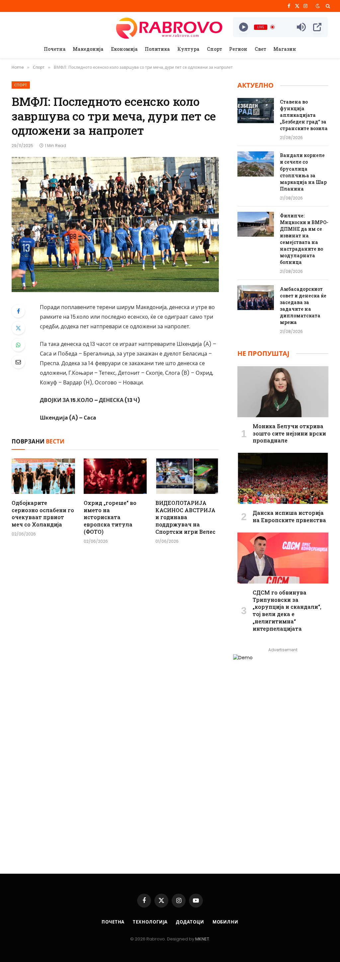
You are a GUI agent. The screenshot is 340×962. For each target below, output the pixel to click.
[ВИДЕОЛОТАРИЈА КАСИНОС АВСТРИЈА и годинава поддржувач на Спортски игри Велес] (187, 476)
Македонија (88, 49)
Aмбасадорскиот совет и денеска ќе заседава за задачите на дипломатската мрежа (303, 305)
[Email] (18, 361)
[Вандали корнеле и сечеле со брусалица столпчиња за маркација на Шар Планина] (255, 164)
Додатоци (190, 922)
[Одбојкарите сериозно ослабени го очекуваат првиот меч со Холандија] (43, 476)
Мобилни (225, 922)
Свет (260, 49)
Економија (124, 49)
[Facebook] (18, 311)
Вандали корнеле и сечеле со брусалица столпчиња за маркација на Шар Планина (303, 172)
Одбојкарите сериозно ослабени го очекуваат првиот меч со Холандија (43, 513)
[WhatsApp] (18, 345)
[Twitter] (18, 328)
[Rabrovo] (170, 27)
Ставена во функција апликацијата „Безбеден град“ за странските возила (304, 115)
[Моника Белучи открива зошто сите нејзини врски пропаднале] (282, 391)
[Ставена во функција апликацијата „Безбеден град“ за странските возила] (255, 110)
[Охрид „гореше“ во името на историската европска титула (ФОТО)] (115, 476)
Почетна (55, 49)
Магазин (284, 49)
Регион (238, 49)
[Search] (327, 6)
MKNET (202, 939)
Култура (188, 49)
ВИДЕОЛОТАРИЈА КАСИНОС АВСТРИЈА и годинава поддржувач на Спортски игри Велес (185, 517)
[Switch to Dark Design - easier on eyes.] (317, 6)
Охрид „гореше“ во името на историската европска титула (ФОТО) (110, 517)
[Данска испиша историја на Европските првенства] (282, 478)
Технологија (150, 922)
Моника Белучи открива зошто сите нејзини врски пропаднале (289, 433)
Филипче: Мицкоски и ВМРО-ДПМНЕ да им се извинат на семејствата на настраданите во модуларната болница (304, 238)
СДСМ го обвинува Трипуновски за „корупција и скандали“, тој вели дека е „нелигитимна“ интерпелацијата (287, 610)
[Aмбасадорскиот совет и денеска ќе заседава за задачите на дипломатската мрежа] (255, 297)
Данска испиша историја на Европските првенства (289, 516)
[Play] (243, 27)
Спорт (214, 49)
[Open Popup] (317, 27)
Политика (157, 49)
